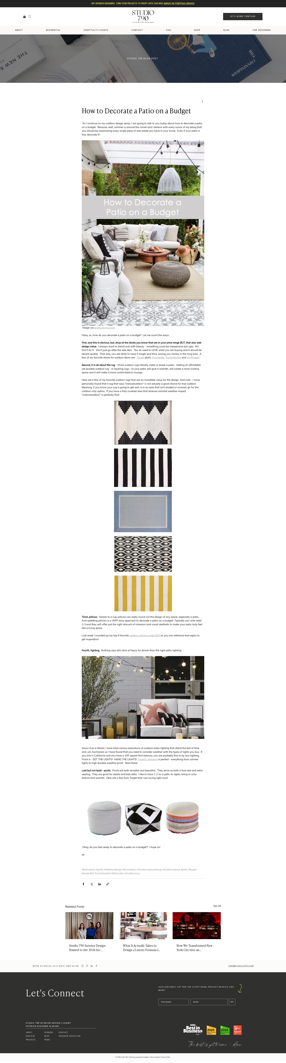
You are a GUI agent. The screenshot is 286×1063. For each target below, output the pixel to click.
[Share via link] (107, 884)
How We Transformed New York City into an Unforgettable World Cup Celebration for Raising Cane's (195, 947)
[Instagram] (82, 965)
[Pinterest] (87, 965)
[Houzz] (91, 965)
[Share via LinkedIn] (99, 884)
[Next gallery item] (200, 697)
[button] (24, 16)
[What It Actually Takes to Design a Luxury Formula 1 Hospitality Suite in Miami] (143, 925)
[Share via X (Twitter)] (91, 884)
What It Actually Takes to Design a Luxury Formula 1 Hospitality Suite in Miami (140, 947)
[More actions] (202, 101)
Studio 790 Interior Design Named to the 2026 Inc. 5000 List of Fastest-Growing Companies (89, 947)
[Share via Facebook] (83, 884)
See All (217, 905)
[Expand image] (143, 697)
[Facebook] (96, 965)
